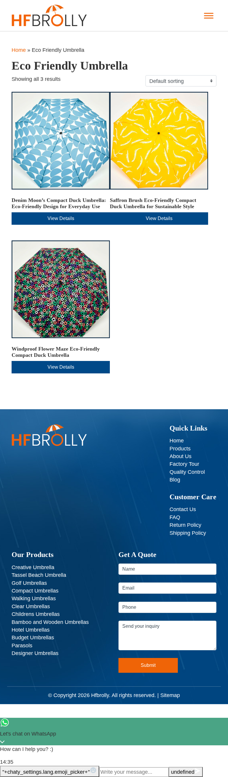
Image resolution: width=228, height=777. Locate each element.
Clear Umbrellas (31, 606)
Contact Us (183, 509)
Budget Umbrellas (33, 637)
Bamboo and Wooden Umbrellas (50, 622)
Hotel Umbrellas (31, 630)
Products (180, 449)
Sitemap (170, 695)
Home (19, 50)
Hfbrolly (100, 695)
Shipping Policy (188, 533)
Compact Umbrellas (35, 591)
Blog (175, 480)
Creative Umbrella (33, 567)
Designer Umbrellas (35, 653)
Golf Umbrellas (29, 583)
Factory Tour (184, 464)
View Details (61, 218)
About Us (180, 456)
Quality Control (187, 472)
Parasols (22, 645)
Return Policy (185, 525)
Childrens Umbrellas (36, 614)
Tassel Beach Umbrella (39, 575)
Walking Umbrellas (34, 598)
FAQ (175, 517)
